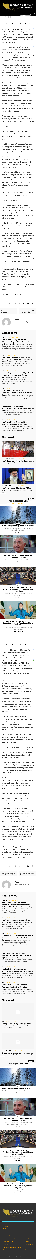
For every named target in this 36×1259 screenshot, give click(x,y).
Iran (3, 355)
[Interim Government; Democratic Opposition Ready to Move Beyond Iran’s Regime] (18, 610)
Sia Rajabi (18, 532)
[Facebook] (12, 23)
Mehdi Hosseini (18, 631)
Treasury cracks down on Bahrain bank (8, 311)
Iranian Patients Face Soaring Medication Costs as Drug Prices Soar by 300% (18, 408)
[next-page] (20, 636)
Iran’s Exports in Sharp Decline (14, 461)
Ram (17, 319)
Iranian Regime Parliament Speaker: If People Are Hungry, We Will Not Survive (17, 375)
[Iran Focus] (18, 6)
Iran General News (8, 485)
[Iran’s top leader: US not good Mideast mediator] (18, 476)
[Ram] (7, 322)
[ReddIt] (29, 23)
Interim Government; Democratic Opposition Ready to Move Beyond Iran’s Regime (18, 623)
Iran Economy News (8, 458)
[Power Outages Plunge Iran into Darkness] (18, 515)
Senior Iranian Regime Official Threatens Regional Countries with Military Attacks (16, 342)
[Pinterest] (21, 23)
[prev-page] (15, 636)
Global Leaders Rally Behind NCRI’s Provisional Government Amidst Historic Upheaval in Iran (18, 589)
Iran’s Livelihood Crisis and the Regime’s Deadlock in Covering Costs (14, 424)
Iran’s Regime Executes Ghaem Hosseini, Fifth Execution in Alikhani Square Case (17, 393)
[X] (17, 23)
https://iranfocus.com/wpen (22, 322)
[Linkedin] (25, 23)
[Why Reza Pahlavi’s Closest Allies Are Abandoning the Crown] (18, 544)
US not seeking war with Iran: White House (27, 311)
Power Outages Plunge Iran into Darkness (18, 526)
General (4, 337)
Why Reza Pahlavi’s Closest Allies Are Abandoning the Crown (18, 557)
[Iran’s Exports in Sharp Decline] (18, 449)
